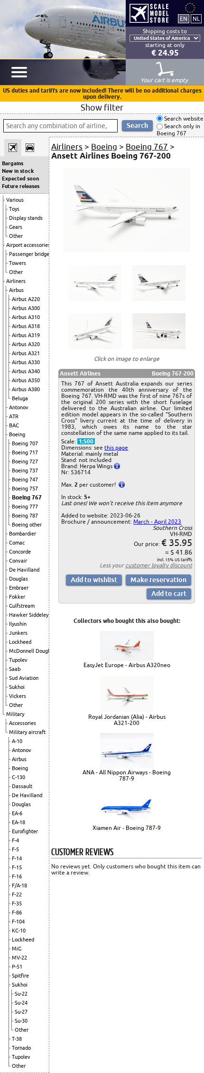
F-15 (17, 867)
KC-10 (19, 930)
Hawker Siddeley (28, 615)
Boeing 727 (25, 461)
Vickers (17, 696)
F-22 (17, 894)
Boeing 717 (25, 452)
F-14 (17, 858)
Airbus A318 (26, 326)
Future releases (20, 186)
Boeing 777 (25, 506)
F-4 (15, 840)
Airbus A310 (26, 317)
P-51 (17, 966)
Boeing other (27, 524)
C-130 (18, 777)
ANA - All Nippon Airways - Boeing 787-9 (127, 775)
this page (116, 447)
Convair (18, 561)
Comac (17, 543)
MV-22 (19, 957)
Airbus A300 (26, 308)
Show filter (102, 107)
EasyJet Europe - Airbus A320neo (126, 665)
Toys (14, 209)
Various (15, 200)
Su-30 (21, 1021)
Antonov (18, 407)
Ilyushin (18, 624)
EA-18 (18, 822)
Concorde (20, 552)
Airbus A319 (26, 335)
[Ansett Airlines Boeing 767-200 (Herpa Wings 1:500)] (126, 252)
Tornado (21, 1048)
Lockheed (20, 642)
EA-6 (17, 813)
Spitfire (20, 976)
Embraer (18, 588)
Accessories (22, 723)
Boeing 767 (27, 497)
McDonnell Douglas (32, 651)
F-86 (17, 912)
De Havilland (24, 570)
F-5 (15, 849)
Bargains (12, 163)
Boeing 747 (25, 479)
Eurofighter (25, 831)
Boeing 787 (25, 515)
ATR (14, 416)
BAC (14, 425)
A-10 (17, 741)
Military (15, 714)
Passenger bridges (30, 254)
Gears (15, 227)
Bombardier (22, 533)
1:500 (86, 441)
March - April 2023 (157, 521)
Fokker (17, 597)
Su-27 (21, 1012)
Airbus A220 (26, 299)
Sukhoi (17, 687)
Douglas (18, 579)
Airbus (16, 290)
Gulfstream (22, 606)
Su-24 (21, 1003)
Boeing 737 (25, 470)
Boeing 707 (25, 443)
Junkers (18, 633)
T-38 (17, 1039)
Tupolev (18, 660)
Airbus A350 (26, 380)
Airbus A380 (26, 389)
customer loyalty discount (158, 565)
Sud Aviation (23, 678)
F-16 (17, 876)
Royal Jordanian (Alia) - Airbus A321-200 (127, 720)
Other (16, 236)
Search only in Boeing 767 (178, 129)
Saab (14, 669)
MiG (16, 948)
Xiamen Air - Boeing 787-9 (127, 828)
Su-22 (21, 994)
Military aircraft (27, 732)
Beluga (20, 398)
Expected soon (20, 178)
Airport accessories (28, 245)
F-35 (17, 903)
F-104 (18, 921)
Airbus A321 (26, 353)
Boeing (17, 434)
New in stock (18, 171)
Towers (17, 263)
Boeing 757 (25, 488)
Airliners (16, 281)
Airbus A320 (26, 344)
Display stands (26, 218)
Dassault (22, 786)
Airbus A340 (26, 371)
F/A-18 (19, 885)
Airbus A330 (26, 362)
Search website (183, 118)
